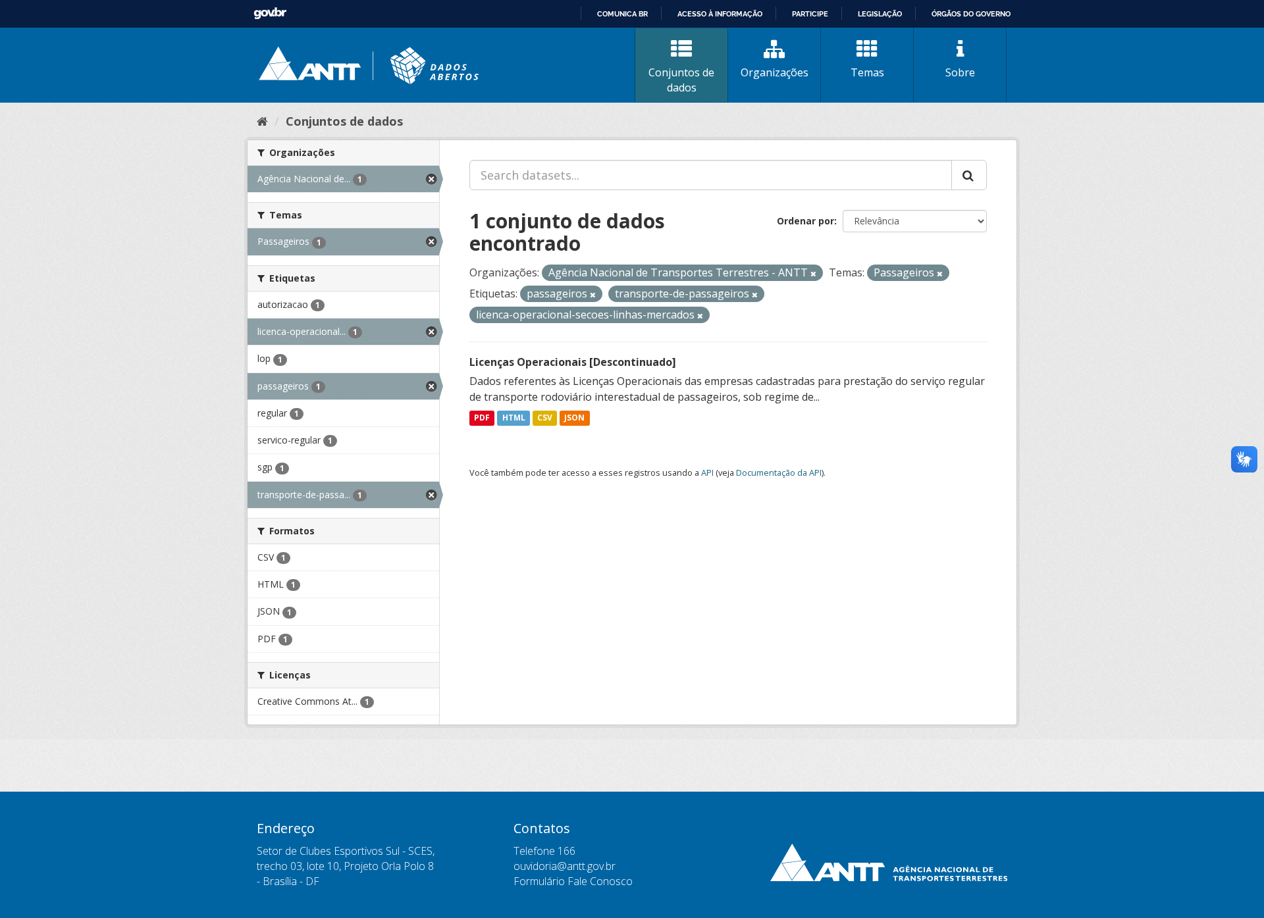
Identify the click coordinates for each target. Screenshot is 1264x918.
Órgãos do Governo (971, 13)
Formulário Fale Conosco (573, 881)
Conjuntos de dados (681, 80)
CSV (544, 418)
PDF (482, 418)
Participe (810, 13)
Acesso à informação (719, 13)
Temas (867, 72)
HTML (513, 418)
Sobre (960, 72)
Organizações (774, 72)
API (707, 472)
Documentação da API (779, 472)
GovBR (269, 13)
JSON (574, 418)
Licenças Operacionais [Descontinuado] (572, 362)
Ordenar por (805, 221)
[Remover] (813, 273)
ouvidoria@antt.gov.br (565, 866)
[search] (969, 175)
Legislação (880, 13)
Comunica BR (622, 13)
